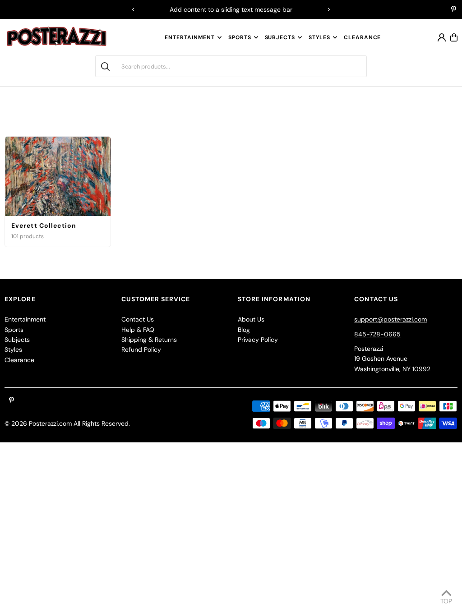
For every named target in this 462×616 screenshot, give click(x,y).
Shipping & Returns (149, 340)
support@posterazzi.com (390, 319)
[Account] (442, 37)
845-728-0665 (377, 334)
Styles (319, 37)
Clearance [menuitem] (362, 37)
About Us (251, 319)
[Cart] (453, 37)
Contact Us (137, 319)
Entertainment (190, 37)
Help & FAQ (137, 330)
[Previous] (133, 9)
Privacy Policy (258, 340)
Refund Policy (141, 349)
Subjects (280, 37)
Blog (244, 330)
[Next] (328, 9)
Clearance (19, 360)
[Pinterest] (453, 10)
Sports (239, 37)
